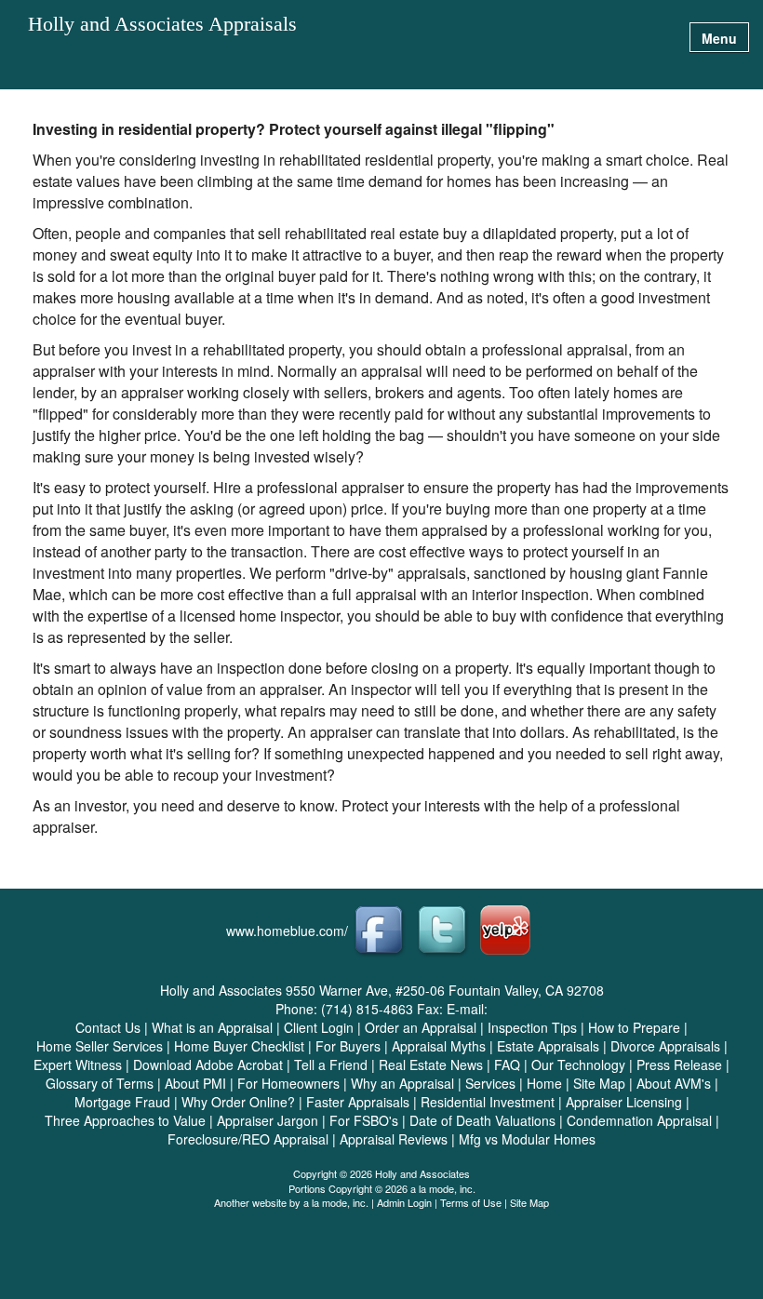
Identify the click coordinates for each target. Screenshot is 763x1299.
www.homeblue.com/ (287, 930)
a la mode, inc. (335, 1202)
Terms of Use (471, 1202)
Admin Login (404, 1202)
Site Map (529, 1202)
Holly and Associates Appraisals (162, 24)
